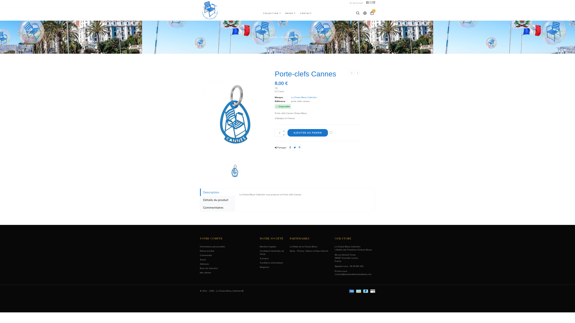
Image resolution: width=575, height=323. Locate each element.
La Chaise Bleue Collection (304, 97)
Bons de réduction (209, 268)
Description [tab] (211, 192)
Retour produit (207, 251)
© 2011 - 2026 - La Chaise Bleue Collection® (222, 291)
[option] (235, 114)
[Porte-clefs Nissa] (357, 72)
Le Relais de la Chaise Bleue (303, 246)
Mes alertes (205, 272)
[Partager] (290, 147)
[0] (372, 13)
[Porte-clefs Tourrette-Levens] (351, 72)
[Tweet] (295, 147)
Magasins (264, 267)
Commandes (206, 255)
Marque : (279, 97)
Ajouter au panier (308, 132)
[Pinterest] (299, 147)
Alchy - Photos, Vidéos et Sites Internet (309, 251)
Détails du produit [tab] (215, 200)
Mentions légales (268, 246)
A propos (264, 258)
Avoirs (203, 259)
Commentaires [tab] (213, 207)
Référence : (280, 101)
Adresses (204, 264)
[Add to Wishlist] (330, 133)
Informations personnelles (212, 246)
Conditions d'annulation (271, 262)
